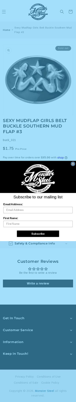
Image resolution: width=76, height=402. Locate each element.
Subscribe (38, 233)
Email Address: (13, 204)
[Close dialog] (73, 164)
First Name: (10, 218)
